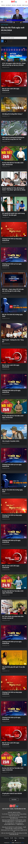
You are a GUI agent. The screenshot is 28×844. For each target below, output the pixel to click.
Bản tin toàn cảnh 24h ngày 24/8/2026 (10, 366)
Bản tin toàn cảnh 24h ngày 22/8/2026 (10, 743)
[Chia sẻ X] (5, 41)
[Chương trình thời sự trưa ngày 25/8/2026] (14, 254)
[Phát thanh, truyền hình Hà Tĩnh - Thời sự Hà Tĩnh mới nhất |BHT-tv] (14, 1)
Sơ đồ (11, 838)
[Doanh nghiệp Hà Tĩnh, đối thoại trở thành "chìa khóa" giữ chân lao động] (14, 178)
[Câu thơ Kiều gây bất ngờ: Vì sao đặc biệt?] (14, 657)
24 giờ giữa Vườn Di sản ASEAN (12, 793)
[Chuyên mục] (2, 2)
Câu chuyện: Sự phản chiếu (10, 441)
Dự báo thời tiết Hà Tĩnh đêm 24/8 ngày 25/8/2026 (12, 416)
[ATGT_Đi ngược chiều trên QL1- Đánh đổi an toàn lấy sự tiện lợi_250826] (14, 54)
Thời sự (3, 5)
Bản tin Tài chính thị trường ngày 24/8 (12, 490)
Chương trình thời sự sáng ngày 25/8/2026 (12, 239)
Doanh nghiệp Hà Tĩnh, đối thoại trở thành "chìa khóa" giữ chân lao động (13, 189)
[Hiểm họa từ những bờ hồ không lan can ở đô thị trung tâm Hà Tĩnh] (14, 128)
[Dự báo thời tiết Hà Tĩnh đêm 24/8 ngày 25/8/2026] (14, 406)
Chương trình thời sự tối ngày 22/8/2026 (11, 718)
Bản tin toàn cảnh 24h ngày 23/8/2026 (10, 566)
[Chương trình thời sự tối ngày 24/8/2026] (14, 381)
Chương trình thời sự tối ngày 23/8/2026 (11, 541)
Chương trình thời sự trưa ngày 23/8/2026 (12, 642)
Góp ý (15, 838)
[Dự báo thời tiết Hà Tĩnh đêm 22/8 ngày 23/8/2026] (14, 759)
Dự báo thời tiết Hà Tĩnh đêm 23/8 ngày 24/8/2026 (12, 592)
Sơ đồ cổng (21, 838)
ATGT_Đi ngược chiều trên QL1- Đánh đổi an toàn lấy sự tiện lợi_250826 (13, 64)
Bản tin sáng (4, 24)
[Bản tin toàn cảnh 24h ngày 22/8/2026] (14, 733)
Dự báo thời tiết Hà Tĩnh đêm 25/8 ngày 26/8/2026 (12, 163)
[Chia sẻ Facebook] (2, 41)
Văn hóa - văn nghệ (16, 5)
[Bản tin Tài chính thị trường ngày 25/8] (14, 305)
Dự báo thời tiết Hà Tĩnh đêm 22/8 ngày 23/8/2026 (12, 769)
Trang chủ (6, 838)
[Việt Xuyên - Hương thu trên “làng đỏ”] (14, 330)
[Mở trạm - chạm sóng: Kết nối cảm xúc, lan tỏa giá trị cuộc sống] (14, 280)
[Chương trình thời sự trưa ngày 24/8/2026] (14, 455)
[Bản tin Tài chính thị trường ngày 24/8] (14, 480)
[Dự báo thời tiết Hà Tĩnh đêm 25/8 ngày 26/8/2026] (14, 153)
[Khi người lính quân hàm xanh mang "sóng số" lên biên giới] (14, 204)
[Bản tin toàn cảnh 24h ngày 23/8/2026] (14, 556)
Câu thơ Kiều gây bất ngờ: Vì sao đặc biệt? (13, 668)
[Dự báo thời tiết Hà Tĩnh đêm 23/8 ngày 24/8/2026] (14, 581)
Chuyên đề (8, 5)
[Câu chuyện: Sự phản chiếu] (14, 431)
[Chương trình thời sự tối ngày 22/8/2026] (14, 708)
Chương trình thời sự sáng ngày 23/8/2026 (12, 693)
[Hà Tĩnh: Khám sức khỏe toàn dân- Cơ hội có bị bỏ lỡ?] (14, 607)
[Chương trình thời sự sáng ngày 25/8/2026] (14, 229)
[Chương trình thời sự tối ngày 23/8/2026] (14, 531)
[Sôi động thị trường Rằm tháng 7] (14, 104)
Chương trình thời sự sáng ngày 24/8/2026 (12, 516)
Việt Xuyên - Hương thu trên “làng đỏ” (13, 340)
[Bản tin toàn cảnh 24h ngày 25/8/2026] (14, 79)
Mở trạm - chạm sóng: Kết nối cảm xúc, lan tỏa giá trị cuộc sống (13, 290)
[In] (11, 41)
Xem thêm (14, 799)
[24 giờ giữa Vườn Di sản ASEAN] (14, 784)
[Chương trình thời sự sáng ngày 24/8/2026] (14, 505)
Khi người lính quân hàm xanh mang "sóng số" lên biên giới (13, 214)
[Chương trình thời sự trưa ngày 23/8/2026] (14, 632)
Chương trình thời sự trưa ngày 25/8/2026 (12, 264)
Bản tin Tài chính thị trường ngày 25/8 (12, 315)
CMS (12, 842)
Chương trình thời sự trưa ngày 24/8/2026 (12, 465)
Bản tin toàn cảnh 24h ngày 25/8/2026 (10, 89)
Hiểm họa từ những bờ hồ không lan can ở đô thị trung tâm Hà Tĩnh (13, 138)
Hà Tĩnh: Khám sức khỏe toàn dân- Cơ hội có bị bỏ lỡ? (13, 617)
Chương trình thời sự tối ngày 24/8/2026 (11, 391)
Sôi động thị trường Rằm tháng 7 (12, 114)
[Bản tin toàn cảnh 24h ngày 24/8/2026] (14, 356)
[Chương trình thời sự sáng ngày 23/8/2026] (14, 683)
